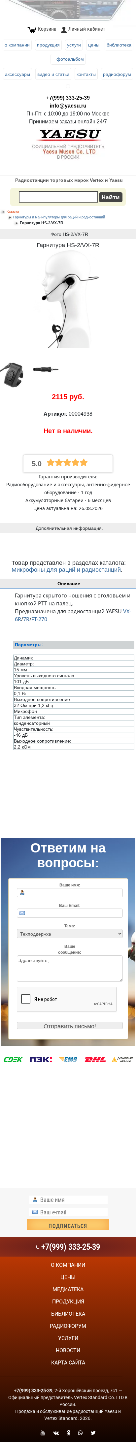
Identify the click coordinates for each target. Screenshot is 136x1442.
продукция (68, 1301)
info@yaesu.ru (68, 106)
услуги (68, 1338)
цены (68, 1277)
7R (26, 619)
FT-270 (39, 619)
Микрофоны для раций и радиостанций (66, 569)
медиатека (68, 1289)
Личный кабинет (86, 29)
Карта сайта (68, 1363)
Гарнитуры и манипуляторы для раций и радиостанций (59, 217)
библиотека (68, 1314)
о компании (68, 1265)
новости (68, 1350)
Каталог (13, 211)
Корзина (47, 29)
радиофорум (68, 1326)
